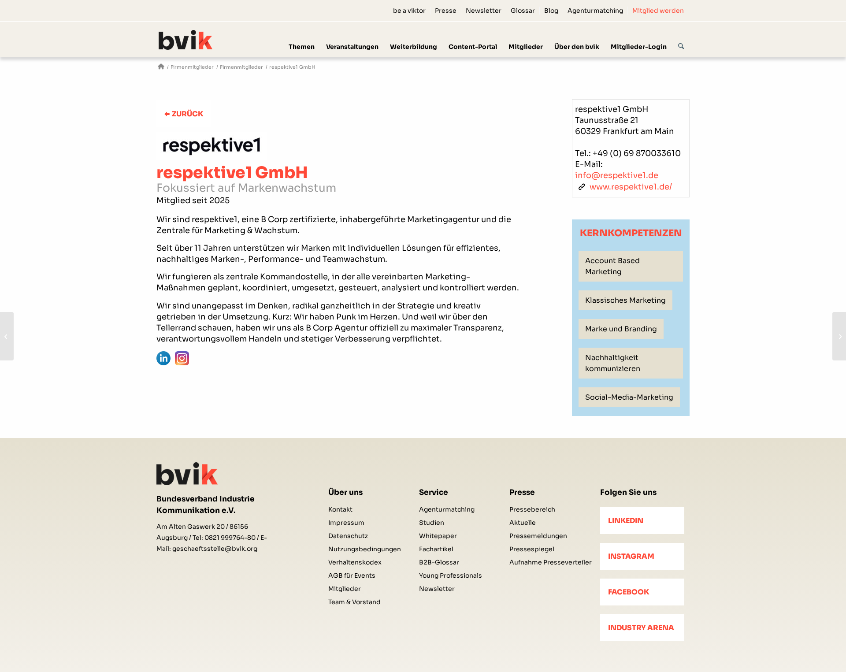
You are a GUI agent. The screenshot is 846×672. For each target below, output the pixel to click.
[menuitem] (409, 11)
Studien (431, 523)
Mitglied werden (658, 11)
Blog (551, 11)
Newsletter (483, 11)
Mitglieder (344, 589)
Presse (445, 11)
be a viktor (409, 11)
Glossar (523, 11)
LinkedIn (625, 520)
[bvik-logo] (196, 40)
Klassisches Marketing (625, 300)
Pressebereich (532, 509)
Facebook (628, 592)
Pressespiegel (531, 549)
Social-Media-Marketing (629, 397)
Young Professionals (450, 575)
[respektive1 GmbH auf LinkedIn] (163, 358)
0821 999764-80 (230, 538)
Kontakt (340, 509)
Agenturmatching (595, 11)
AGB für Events (351, 575)
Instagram (631, 556)
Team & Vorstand (354, 602)
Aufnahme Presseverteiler (550, 562)
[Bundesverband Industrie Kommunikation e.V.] (161, 67)
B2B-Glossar (439, 562)
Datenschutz (348, 536)
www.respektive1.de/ (631, 187)
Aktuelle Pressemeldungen (538, 529)
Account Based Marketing (612, 266)
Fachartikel (436, 549)
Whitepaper (438, 536)
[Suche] (681, 39)
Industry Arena (641, 627)
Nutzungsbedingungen (364, 549)
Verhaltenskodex (355, 562)
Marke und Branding (621, 329)
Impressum (346, 523)
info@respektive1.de (616, 175)
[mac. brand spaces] (7, 336)
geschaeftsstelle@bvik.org (214, 549)
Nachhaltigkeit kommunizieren (612, 363)
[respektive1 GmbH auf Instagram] (182, 358)
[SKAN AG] (839, 336)
